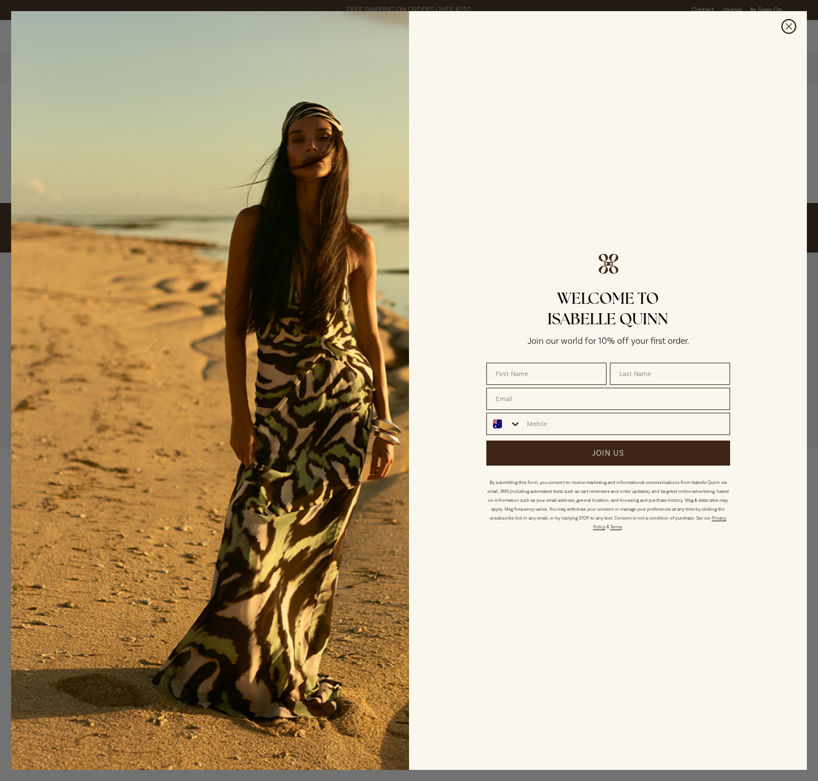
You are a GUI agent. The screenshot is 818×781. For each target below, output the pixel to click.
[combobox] (504, 423)
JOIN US (608, 452)
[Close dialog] (789, 26)
